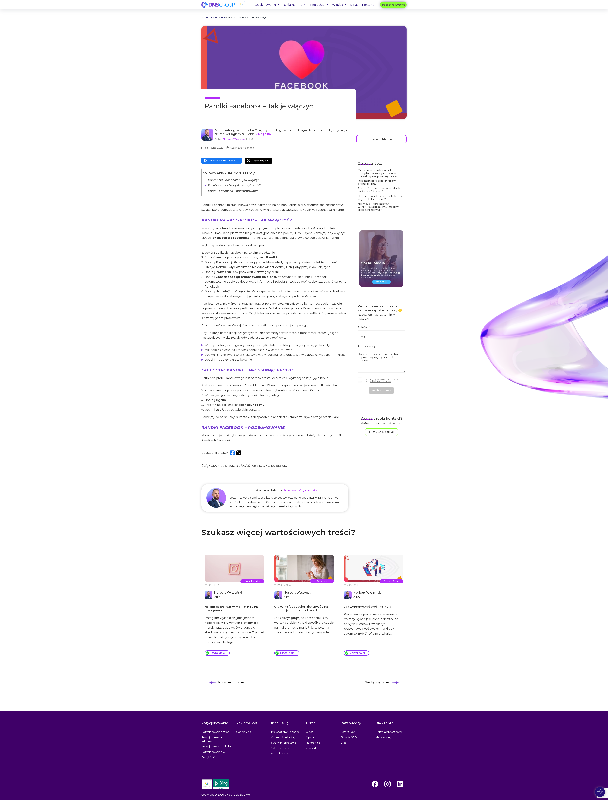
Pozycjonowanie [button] (265, 4)
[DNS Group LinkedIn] (400, 784)
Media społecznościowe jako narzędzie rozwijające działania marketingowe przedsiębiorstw (377, 173)
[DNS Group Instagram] (387, 784)
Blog (223, 17)
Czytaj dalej (217, 653)
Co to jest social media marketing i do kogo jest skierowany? (381, 198)
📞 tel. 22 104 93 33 (381, 431)
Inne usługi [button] (318, 4)
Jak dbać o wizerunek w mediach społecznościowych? (379, 190)
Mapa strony (383, 737)
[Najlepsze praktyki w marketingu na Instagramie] (234, 568)
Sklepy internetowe (283, 748)
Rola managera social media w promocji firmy (377, 182)
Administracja (279, 753)
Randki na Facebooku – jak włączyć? (234, 180)
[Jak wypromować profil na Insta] (373, 568)
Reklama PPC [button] (293, 4)
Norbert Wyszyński (234, 138)
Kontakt (368, 4)
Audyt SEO (208, 757)
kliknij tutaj (264, 134)
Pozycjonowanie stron (215, 732)
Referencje (313, 742)
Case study (348, 732)
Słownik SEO (349, 737)
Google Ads (243, 732)
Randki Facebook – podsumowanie (233, 191)
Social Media (381, 139)
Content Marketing (283, 737)
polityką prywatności (380, 381)
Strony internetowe (283, 742)
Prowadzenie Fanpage (285, 732)
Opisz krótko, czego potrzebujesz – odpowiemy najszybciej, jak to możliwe (381, 357)
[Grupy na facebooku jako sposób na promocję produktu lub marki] (304, 568)
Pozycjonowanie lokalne (216, 746)
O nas (354, 4)
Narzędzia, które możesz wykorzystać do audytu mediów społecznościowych (378, 206)
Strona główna (209, 17)
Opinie (310, 737)
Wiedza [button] (338, 4)
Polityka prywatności (389, 732)
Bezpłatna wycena (393, 4)
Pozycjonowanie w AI (214, 751)
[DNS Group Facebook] (375, 784)
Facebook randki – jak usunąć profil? (234, 185)
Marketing (322, 581)
